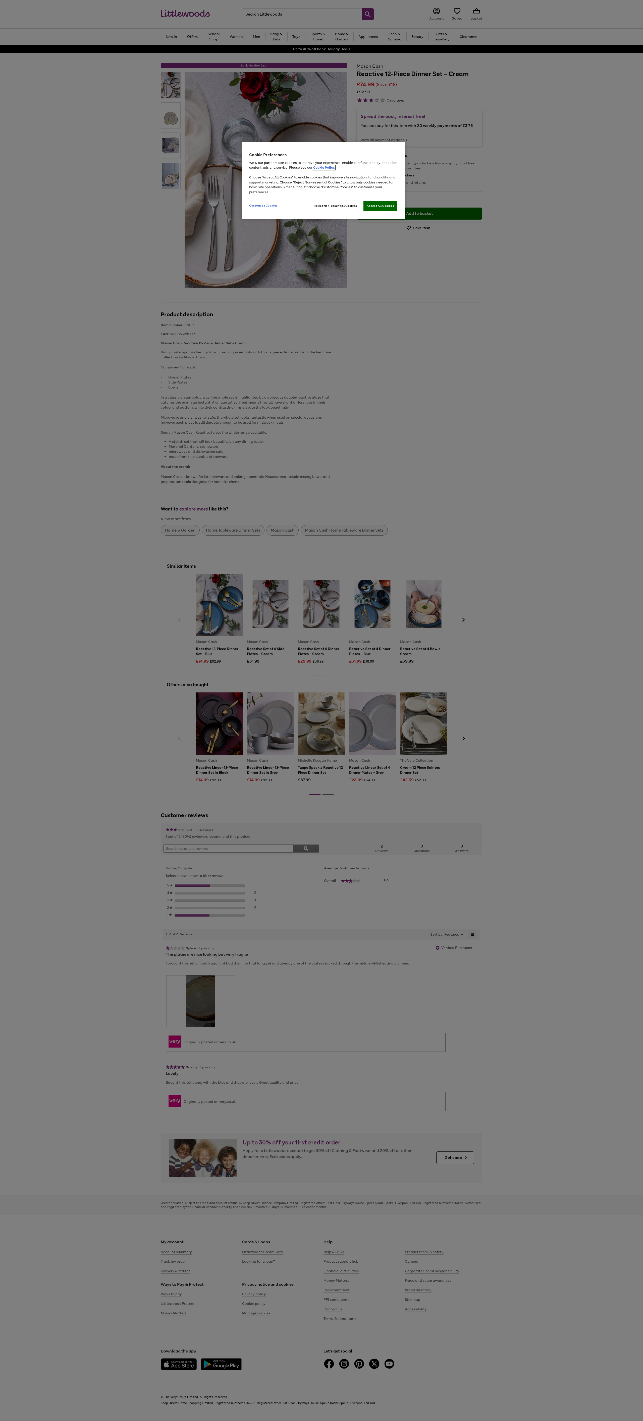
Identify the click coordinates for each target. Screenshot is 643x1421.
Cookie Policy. (324, 167)
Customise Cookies (263, 206)
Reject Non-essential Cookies (335, 206)
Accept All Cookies (380, 206)
